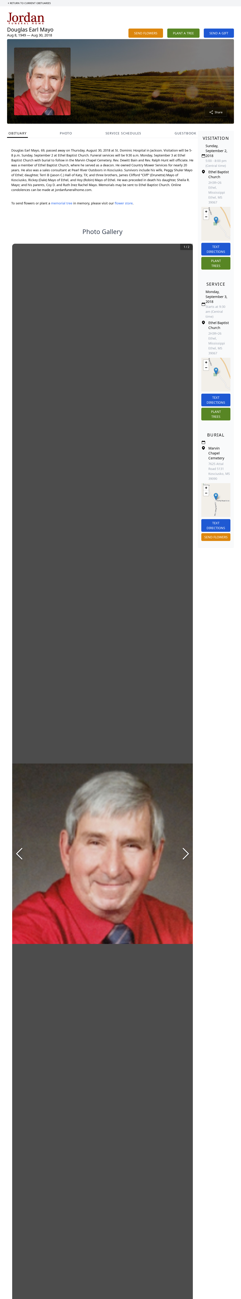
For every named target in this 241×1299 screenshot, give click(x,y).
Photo (66, 133)
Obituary (17, 133)
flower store (124, 203)
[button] (216, 220)
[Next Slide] (186, 853)
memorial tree (61, 203)
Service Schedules (123, 133)
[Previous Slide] (19, 853)
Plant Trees (216, 263)
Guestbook (185, 133)
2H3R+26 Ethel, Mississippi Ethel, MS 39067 (216, 192)
